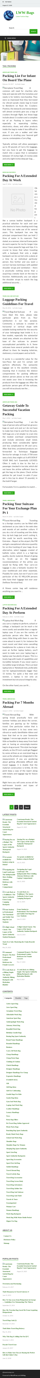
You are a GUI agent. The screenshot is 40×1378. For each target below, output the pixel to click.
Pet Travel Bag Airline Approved (17, 1123)
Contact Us (7, 1236)
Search (11, 28)
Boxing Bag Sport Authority (16, 1036)
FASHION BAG (12, 1080)
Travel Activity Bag (13, 1174)
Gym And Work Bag (13, 1101)
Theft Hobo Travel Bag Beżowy (14, 1328)
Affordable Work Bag (13, 1014)
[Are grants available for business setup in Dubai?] (9, 857)
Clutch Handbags (12, 1065)
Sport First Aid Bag (13, 1163)
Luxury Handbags (12, 1112)
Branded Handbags (13, 1043)
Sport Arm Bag (11, 1152)
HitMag (23, 1375)
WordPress (14, 1375)
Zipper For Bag (11, 1221)
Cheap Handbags (12, 1054)
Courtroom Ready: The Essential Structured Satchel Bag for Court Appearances (27, 822)
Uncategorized (11, 1203)
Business (9, 1047)
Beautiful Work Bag (13, 1029)
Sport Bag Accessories (14, 1159)
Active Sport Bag (12, 1004)
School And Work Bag (14, 1138)
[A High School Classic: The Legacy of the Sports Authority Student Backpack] (9, 927)
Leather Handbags (12, 1109)
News (8, 1116)
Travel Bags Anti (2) (10, 1320)
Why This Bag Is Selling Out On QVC (16, 1336)
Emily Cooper (21, 84)
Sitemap (6, 1243)
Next (27, 807)
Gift (7, 1083)
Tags (26, 998)
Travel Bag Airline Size (14, 1188)
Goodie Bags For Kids (14, 1094)
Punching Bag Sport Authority (17, 1130)
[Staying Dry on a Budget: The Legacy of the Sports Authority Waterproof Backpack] (9, 840)
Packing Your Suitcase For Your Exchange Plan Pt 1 (20, 508)
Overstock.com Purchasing (12, 1284)
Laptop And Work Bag (10, 604)
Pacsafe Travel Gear (10, 1344)
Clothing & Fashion (13, 1062)
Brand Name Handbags (14, 1040)
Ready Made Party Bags (14, 1134)
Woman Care (11, 1206)
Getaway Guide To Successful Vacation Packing (16, 410)
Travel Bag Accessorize (14, 1177)
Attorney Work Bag (13, 1025)
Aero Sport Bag (11, 1007)
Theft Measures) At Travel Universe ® (16, 1292)
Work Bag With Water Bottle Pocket (19, 1217)
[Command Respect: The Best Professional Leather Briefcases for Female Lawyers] (9, 952)
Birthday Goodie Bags (14, 1033)
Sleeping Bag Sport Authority (16, 1149)
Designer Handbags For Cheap (17, 1072)
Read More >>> (8, 164)
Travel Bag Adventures (14, 1185)
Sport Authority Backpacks (15, 1156)
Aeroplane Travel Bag (10, 72)
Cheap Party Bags (12, 1058)
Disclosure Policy (9, 1240)
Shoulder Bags (11, 1141)
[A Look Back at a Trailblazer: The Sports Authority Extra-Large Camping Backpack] (9, 892)
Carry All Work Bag (13, 1051)
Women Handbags (12, 1210)
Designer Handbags (13, 1069)
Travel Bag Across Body (14, 1181)
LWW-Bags (25, 13)
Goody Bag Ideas (12, 1098)
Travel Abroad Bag (9, 500)
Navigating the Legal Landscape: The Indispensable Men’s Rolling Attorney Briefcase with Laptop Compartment (27, 874)
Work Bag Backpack (9, 172)
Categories (8, 998)
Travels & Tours (12, 1199)
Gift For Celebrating (13, 1091)
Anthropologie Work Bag (15, 1022)
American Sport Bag (13, 1018)
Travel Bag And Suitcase (11, 296)
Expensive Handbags (13, 1076)
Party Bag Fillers (12, 1120)
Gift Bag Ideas (11, 1087)
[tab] (8, 998)
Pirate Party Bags (12, 1127)
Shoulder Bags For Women (15, 1145)
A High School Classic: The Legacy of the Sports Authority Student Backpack (27, 929)
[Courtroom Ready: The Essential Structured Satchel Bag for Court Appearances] (9, 820)
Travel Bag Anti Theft (14, 1196)
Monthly (18, 998)
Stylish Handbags (12, 1167)
